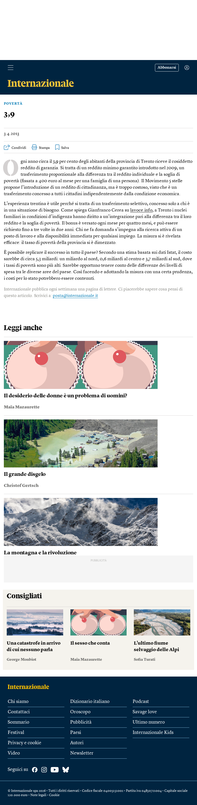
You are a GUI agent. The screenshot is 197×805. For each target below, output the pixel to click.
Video (14, 753)
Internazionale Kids (153, 732)
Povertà (13, 103)
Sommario (18, 722)
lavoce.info (141, 210)
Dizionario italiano (90, 701)
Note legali (38, 795)
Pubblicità (81, 722)
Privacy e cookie (24, 743)
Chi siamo (18, 701)
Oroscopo (80, 712)
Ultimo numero (149, 722)
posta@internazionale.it (75, 296)
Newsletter (81, 753)
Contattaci (19, 712)
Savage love (145, 712)
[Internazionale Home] (30, 686)
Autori (77, 743)
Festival (16, 732)
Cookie (54, 795)
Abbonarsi (167, 68)
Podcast (141, 701)
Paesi (75, 732)
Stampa (44, 148)
